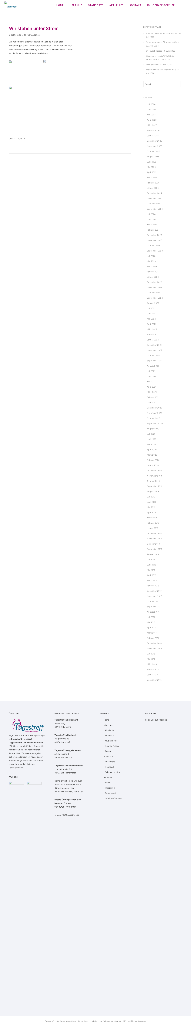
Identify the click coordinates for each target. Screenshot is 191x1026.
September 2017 (154, 606)
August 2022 (153, 303)
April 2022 (152, 324)
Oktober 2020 (153, 418)
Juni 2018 (151, 565)
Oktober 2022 (153, 292)
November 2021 (154, 350)
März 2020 (152, 455)
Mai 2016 (151, 659)
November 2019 (154, 476)
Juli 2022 (151, 308)
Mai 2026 (151, 114)
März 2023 (152, 266)
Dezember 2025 (154, 141)
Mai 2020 (151, 444)
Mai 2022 (151, 319)
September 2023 (155, 251)
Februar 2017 (153, 638)
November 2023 (154, 240)
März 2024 (152, 224)
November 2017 (154, 596)
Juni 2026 (151, 109)
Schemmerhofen (112, 772)
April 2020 (152, 449)
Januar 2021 (152, 402)
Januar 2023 (153, 277)
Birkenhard (110, 761)
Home (60, 5)
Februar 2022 (153, 334)
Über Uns (76, 5)
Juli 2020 (151, 434)
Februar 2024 (153, 230)
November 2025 (154, 146)
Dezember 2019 (154, 470)
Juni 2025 (151, 162)
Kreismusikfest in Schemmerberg (161, 69)
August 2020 (153, 428)
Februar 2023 (153, 271)
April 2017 (151, 627)
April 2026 (152, 120)
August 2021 (153, 366)
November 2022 (154, 287)
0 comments (15, 35)
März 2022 (152, 329)
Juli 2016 (151, 654)
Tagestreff (22, 139)
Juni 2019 (151, 502)
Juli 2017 (151, 617)
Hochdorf (109, 767)
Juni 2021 (151, 376)
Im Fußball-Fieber (154, 51)
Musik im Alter (111, 741)
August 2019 (153, 491)
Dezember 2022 (154, 282)
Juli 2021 (151, 371)
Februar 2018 (153, 585)
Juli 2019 (151, 497)
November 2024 (154, 198)
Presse (108, 751)
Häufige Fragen (112, 746)
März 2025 (152, 177)
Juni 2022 (151, 313)
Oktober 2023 (153, 245)
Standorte (95, 5)
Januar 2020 (153, 465)
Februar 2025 (153, 183)
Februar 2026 (153, 130)
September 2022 (155, 298)
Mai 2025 (151, 167)
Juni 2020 (151, 439)
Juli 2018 (151, 559)
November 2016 (154, 648)
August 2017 (153, 612)
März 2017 (152, 633)
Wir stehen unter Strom (34, 28)
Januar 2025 (153, 188)
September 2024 (155, 209)
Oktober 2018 (153, 544)
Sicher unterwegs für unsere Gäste (162, 42)
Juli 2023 (151, 256)
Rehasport (110, 735)
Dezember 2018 (154, 533)
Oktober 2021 (153, 355)
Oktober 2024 (153, 203)
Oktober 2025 (153, 151)
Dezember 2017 (154, 591)
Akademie (109, 730)
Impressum (110, 788)
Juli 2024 (151, 214)
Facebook (163, 720)
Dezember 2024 (154, 193)
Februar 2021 (153, 397)
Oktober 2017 (153, 601)
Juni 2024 (151, 219)
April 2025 (152, 172)
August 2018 (153, 554)
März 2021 (152, 392)
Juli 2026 (151, 104)
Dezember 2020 (154, 408)
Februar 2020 (153, 460)
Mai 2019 (151, 507)
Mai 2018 (151, 570)
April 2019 (151, 512)
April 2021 (151, 387)
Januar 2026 (153, 135)
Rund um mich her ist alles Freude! (162, 33)
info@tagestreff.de (70, 815)
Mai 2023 (151, 261)
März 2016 (152, 664)
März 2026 (152, 125)
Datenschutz (111, 793)
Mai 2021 (151, 381)
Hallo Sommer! (152, 64)
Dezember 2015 (154, 680)
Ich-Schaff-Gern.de (161, 5)
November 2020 (154, 413)
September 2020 (155, 423)
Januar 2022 (153, 340)
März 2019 (152, 517)
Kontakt (135, 5)
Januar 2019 (152, 528)
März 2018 (152, 580)
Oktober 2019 (153, 481)
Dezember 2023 (154, 235)
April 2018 (151, 575)
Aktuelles (116, 5)
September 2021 (154, 360)
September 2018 (154, 549)
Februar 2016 (153, 669)
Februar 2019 (153, 523)
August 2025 (153, 156)
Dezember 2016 (154, 643)
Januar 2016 (152, 674)
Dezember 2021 (154, 345)
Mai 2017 (151, 622)
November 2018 (154, 538)
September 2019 (154, 486)
